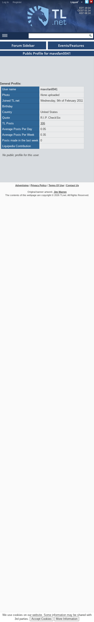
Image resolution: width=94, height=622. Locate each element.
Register (17, 2)
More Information (66, 618)
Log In (5, 2)
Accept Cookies (41, 618)
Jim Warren (60, 192)
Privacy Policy (39, 185)
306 (42, 123)
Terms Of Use (56, 185)
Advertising (22, 185)
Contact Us (72, 185)
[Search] (90, 35)
